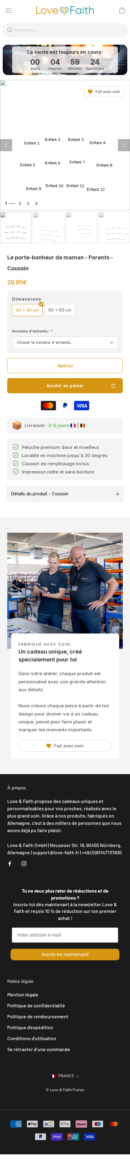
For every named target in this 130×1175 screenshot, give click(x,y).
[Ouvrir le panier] (122, 10)
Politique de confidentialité (36, 1005)
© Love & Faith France (65, 1090)
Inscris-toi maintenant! (65, 954)
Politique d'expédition (30, 1027)
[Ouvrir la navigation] (8, 10)
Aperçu (65, 365)
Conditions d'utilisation (31, 1038)
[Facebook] (9, 863)
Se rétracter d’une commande (38, 1049)
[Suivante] (124, 145)
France (66, 1076)
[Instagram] (23, 863)
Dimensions (26, 299)
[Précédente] (6, 145)
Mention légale (22, 994)
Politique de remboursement (37, 1016)
